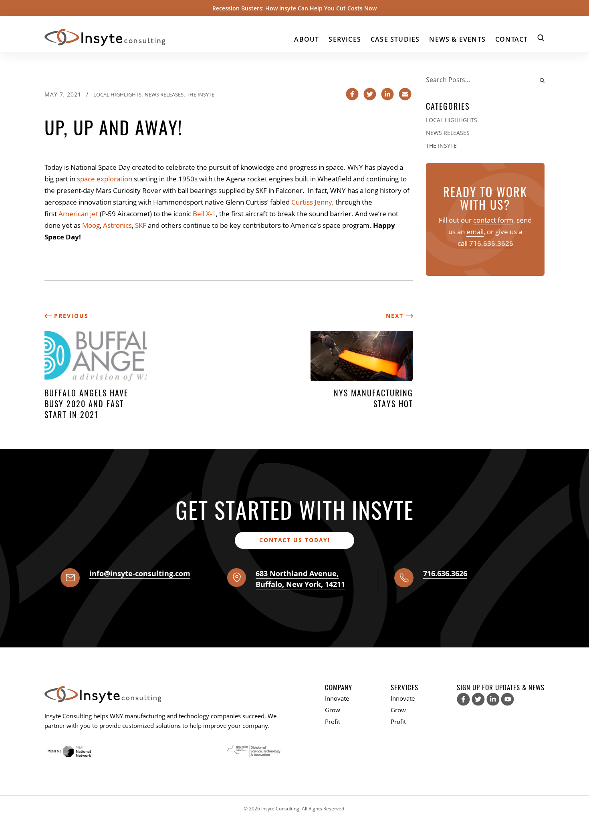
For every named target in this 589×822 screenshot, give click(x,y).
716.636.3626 (491, 243)
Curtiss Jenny (311, 202)
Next (396, 316)
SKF (140, 225)
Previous (70, 316)
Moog (91, 225)
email (475, 231)
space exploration (104, 178)
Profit (332, 721)
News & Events (457, 39)
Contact (511, 39)
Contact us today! (294, 540)
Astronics (117, 225)
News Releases (164, 94)
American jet (78, 213)
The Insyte (200, 94)
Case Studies (395, 39)
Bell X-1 (204, 213)
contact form (493, 220)
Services (345, 39)
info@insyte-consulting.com (139, 573)
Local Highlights (117, 94)
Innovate (337, 698)
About (306, 39)
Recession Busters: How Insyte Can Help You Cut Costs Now (294, 8)
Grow (332, 710)
